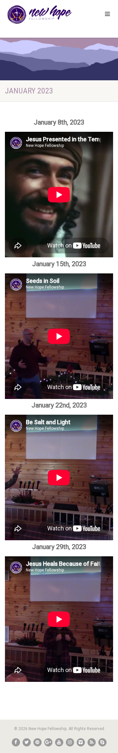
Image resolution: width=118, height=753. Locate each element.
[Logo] (39, 15)
